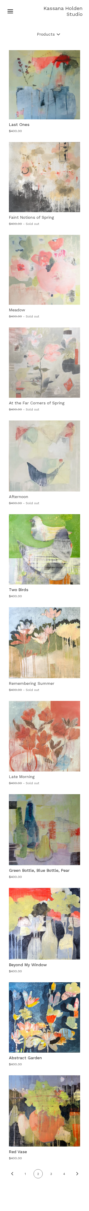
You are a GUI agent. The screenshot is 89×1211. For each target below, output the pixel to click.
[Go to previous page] (12, 1174)
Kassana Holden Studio (63, 11)
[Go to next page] (77, 1174)
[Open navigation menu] (10, 11)
